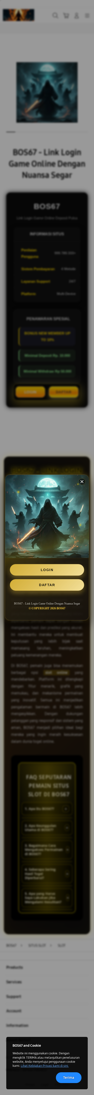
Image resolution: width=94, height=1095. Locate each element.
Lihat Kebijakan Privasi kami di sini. (45, 1066)
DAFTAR (47, 585)
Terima (68, 1077)
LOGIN (47, 570)
